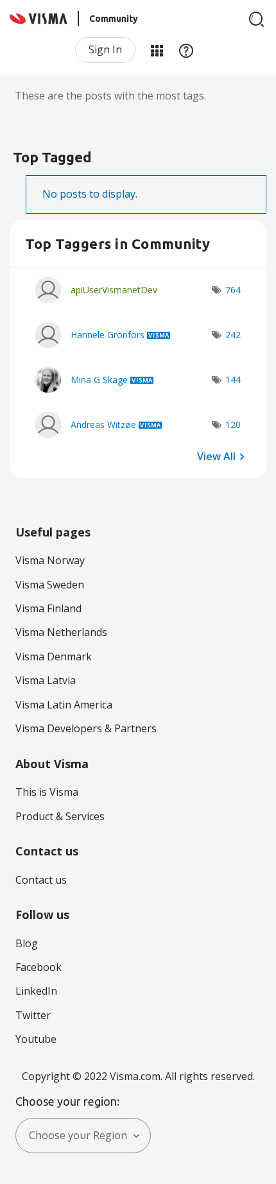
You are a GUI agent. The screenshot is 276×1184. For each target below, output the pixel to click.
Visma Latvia (45, 680)
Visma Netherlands (61, 632)
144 (233, 379)
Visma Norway (50, 560)
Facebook (38, 967)
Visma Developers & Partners (86, 728)
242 (233, 335)
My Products (156, 50)
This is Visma (46, 792)
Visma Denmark (53, 656)
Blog (26, 943)
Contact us (41, 880)
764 (233, 290)
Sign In (105, 49)
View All (216, 456)
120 (233, 424)
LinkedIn (36, 991)
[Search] (256, 19)
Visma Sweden (49, 585)
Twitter (33, 1015)
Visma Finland (48, 608)
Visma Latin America (63, 705)
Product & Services (60, 816)
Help (186, 50)
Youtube (35, 1039)
